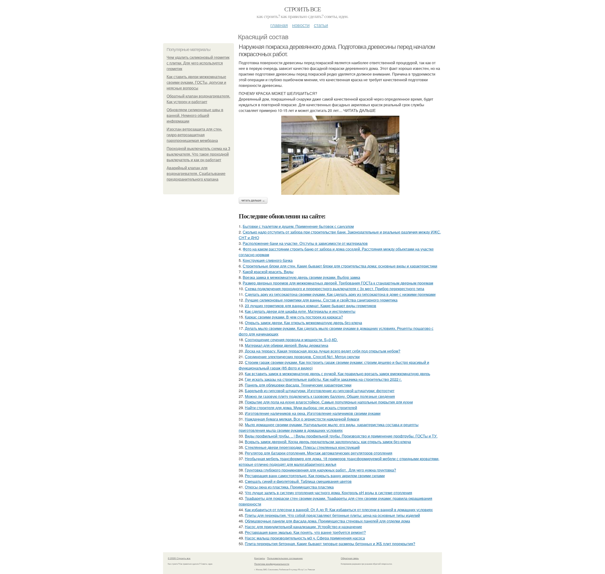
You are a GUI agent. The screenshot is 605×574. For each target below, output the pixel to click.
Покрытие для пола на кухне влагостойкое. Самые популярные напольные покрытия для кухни (329, 402)
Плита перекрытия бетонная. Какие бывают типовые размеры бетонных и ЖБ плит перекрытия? (330, 543)
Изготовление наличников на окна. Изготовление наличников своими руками (312, 413)
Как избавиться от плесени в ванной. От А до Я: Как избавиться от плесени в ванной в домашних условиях (339, 509)
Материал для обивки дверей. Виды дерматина (286, 345)
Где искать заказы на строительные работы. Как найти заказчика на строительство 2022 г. (323, 379)
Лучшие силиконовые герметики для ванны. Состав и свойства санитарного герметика (321, 300)
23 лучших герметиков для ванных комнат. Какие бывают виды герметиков (310, 305)
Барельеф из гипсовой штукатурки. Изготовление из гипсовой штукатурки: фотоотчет (319, 390)
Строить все (302, 9)
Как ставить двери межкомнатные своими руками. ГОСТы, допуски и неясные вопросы (196, 82)
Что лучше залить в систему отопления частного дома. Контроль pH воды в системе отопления (328, 492)
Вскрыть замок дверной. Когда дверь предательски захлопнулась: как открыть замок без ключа (328, 441)
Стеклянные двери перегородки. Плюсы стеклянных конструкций (302, 447)
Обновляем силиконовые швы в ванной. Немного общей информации (195, 115)
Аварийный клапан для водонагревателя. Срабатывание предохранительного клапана (196, 173)
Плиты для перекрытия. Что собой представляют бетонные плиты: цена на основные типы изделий (332, 515)
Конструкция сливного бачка (268, 260)
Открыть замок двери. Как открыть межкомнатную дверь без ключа (303, 322)
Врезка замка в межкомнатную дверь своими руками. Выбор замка (301, 277)
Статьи (321, 24)
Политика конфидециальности (271, 563)
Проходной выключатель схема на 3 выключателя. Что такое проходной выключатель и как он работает (198, 154)
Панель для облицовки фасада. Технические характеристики (298, 385)
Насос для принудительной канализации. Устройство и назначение (303, 526)
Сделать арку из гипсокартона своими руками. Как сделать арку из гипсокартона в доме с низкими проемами (340, 294)
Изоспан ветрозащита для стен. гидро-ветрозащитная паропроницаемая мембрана (194, 135)
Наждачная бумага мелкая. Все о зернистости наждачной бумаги (302, 419)
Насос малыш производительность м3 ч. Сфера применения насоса (305, 538)
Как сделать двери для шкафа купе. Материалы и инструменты (300, 311)
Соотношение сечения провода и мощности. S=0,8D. (291, 339)
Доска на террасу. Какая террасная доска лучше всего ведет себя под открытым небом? (322, 351)
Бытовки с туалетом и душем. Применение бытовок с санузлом (298, 226)
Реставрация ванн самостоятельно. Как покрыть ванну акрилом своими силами (315, 475)
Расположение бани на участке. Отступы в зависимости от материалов (305, 243)
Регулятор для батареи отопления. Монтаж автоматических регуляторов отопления (318, 453)
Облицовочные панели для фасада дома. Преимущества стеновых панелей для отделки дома (327, 521)
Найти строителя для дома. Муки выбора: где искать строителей (301, 407)
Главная (279, 24)
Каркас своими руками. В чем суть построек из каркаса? (294, 317)
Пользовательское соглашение (285, 558)
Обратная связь (350, 558)
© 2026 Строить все (179, 558)
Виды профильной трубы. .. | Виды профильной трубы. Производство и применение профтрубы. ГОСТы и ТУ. (341, 436)
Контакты (259, 558)
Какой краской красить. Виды (268, 271)
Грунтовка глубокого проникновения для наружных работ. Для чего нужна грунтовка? (320, 470)
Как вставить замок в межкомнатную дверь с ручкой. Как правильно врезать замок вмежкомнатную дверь (337, 373)
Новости (301, 24)
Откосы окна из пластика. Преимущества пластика (289, 487)
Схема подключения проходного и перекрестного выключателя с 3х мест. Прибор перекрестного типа (334, 288)
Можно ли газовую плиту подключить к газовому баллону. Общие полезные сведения (320, 396)
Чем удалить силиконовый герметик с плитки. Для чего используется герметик (198, 63)
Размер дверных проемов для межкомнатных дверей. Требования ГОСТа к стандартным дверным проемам (338, 283)
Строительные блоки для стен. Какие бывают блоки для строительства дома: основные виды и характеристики (340, 266)
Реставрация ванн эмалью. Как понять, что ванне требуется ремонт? (305, 532)
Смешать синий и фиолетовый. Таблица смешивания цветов (298, 481)
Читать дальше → (253, 200)
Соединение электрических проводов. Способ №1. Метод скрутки (302, 356)
